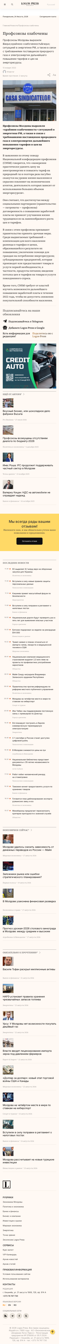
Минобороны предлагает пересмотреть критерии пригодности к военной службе (31, 812)
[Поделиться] (49, 75)
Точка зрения (9, 1235)
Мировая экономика (12, 1225)
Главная (6, 25)
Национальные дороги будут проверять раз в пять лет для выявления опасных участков (33, 619)
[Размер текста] (54, 75)
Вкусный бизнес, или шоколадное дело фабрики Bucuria (26, 413)
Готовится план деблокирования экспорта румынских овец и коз (32, 800)
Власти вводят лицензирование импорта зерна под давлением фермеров (27, 1052)
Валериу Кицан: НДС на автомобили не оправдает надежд (26, 494)
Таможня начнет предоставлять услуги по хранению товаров (32, 787)
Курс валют (8, 1250)
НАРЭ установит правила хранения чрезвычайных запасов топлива (24, 998)
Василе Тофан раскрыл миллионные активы (29, 969)
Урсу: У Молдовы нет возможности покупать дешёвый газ (29, 1025)
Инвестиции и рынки (12, 1221)
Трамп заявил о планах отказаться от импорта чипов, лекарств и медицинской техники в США (31, 645)
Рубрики (8, 1197)
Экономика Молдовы (12, 1202)
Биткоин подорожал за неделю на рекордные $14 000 (33, 631)
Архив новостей (10, 1259)
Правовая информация (17, 1269)
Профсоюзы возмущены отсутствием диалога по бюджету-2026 (25, 440)
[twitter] (26, 1316)
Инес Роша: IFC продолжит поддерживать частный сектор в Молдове (28, 467)
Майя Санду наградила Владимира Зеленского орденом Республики (29, 675)
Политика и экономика (13, 1206)
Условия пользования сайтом (16, 1274)
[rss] (5, 1316)
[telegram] (12, 1316)
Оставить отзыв (29, 541)
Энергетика (8, 1230)
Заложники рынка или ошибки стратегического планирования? (22, 876)
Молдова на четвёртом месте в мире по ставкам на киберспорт (31, 700)
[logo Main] (30, 4)
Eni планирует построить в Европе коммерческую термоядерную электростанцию (28, 726)
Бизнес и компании (12, 1216)
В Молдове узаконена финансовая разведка (29, 901)
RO (15, 1305)
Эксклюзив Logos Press (13, 1239)
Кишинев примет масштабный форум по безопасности (31, 594)
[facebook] (19, 1316)
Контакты (9, 1284)
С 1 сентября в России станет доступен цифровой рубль (31, 739)
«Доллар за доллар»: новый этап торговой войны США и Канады (28, 1079)
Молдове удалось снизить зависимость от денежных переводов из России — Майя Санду (28, 848)
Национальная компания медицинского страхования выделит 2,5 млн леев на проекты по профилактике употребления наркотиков (31, 661)
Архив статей (9, 1264)
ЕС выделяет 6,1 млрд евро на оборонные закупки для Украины (32, 570)
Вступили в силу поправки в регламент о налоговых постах (31, 606)
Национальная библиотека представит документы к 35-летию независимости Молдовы (30, 762)
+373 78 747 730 (10, 1296)
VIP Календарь (10, 1254)
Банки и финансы (11, 1211)
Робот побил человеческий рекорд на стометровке (28, 775)
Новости (14, 25)
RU (4, 1305)
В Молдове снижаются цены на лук (29, 750)
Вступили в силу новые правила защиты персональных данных (31, 582)
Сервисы (8, 1245)
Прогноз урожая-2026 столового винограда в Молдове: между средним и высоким (29, 930)
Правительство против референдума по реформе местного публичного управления (32, 687)
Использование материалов (16, 1279)
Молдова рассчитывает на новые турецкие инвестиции (28, 1161)
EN (9, 1305)
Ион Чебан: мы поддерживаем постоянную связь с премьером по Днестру (32, 712)
